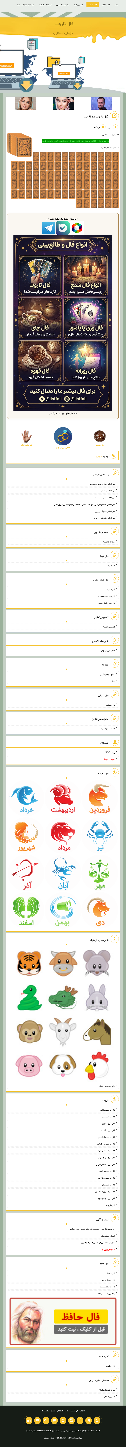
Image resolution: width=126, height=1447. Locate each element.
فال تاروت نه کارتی (107, 1171)
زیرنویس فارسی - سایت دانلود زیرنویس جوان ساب (92, 1229)
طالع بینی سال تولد (107, 1086)
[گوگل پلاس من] (46, 1420)
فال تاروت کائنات (107, 1130)
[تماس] (63, 1420)
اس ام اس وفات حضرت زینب (102, 483)
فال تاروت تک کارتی (106, 1137)
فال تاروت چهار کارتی (106, 1150)
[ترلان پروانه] (63, 103)
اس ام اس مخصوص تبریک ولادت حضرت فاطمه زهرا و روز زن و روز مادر (84, 504)
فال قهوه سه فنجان (106, 596)
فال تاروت (92, 4)
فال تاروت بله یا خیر (106, 1198)
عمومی (99, 456)
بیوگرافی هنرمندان (107, 1389)
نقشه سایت (49, 1437)
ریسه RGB (110, 752)
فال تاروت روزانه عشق (105, 1191)
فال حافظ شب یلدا (107, 1286)
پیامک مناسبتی (62, 4)
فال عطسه (110, 1366)
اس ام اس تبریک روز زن (105, 497)
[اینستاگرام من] (71, 1420)
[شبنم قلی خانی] (25, 103)
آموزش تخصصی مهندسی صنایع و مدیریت (97, 1242)
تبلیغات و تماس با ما (25, 4)
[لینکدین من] (29, 1420)
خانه (117, 4)
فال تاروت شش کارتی (105, 1164)
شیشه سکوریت (108, 1235)
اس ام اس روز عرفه (106, 490)
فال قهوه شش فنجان (106, 603)
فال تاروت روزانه (107, 1109)
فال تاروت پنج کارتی (106, 1157)
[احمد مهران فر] (101, 103)
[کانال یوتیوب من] (37, 1420)
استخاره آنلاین (45, 4)
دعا (113, 681)
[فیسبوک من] (80, 1420)
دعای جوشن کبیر (107, 674)
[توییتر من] (54, 1420)
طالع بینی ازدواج (108, 650)
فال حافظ (106, 4)
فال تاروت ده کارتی (96, 116)
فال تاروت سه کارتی (106, 1143)
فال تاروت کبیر (108, 1116)
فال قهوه (111, 589)
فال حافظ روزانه (108, 1279)
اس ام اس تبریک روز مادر (104, 518)
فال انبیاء (111, 565)
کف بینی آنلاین (109, 626)
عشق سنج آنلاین (108, 728)
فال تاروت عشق (108, 1184)
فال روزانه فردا (108, 1396)
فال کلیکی (110, 704)
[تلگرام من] (88, 1420)
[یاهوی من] (97, 1420)
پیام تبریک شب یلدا (106, 1293)
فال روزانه (78, 4)
